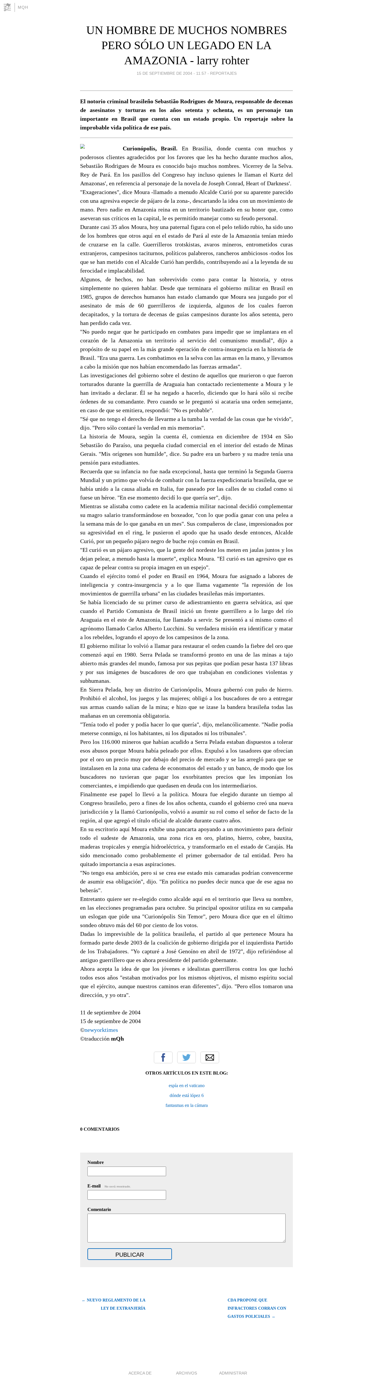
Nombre (95, 1162)
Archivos (186, 1373)
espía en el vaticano (187, 1085)
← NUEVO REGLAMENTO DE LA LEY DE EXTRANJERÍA (113, 1304)
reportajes (223, 73)
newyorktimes (101, 1030)
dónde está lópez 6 (187, 1095)
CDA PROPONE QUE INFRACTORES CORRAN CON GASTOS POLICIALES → (257, 1308)
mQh (23, 7)
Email (209, 1057)
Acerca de (140, 1373)
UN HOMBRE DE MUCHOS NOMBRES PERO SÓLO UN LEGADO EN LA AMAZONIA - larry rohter (186, 45)
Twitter (186, 1057)
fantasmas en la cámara (187, 1105)
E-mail (109, 1185)
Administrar (233, 1373)
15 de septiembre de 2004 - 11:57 (171, 73)
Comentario (99, 1209)
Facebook (163, 1057)
